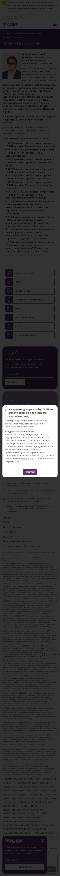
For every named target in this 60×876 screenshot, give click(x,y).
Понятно (30, 472)
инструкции (28, 458)
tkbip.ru (8, 423)
